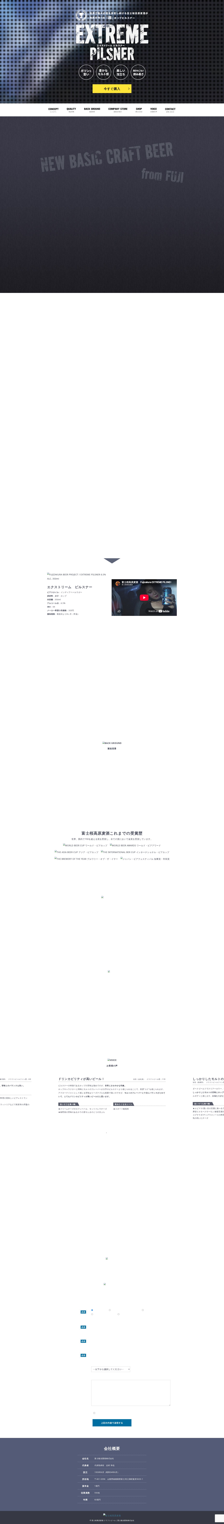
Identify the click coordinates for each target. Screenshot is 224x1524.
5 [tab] (117, 1132)
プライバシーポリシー (107, 1413)
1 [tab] (106, 1132)
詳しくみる (78, 950)
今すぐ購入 (112, 88)
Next (177, 1100)
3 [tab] (112, 1132)
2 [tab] (109, 1132)
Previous (47, 1100)
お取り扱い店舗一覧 (112, 1035)
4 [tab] (114, 1132)
